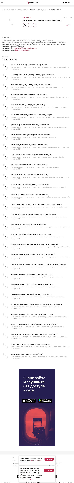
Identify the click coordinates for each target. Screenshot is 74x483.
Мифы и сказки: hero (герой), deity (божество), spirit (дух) (31, 155)
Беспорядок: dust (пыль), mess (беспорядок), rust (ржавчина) (33, 75)
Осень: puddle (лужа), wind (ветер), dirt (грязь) (27, 354)
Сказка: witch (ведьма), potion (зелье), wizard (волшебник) (31, 85)
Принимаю (49, 459)
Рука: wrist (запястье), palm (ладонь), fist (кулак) (28, 105)
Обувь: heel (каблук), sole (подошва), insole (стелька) (29, 194)
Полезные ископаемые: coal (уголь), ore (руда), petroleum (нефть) (34, 334)
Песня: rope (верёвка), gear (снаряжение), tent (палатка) (30, 135)
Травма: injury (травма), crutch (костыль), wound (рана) (30, 125)
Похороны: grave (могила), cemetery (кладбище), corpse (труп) (33, 254)
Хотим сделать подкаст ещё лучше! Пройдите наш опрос (31, 344)
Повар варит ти (23, 10)
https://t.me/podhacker (22, 50)
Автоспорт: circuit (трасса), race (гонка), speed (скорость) (31, 234)
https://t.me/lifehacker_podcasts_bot (25, 48)
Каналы (4, 10)
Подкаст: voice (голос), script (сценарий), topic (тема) (29, 175)
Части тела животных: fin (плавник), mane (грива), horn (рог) (32, 274)
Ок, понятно (48, 470)
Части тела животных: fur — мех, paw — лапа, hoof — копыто (32, 314)
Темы (14, 461)
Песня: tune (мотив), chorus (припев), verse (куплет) (29, 145)
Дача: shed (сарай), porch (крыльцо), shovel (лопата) (29, 165)
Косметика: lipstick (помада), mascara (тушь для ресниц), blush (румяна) (36, 204)
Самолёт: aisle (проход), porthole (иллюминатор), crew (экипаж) (33, 214)
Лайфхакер (12, 10)
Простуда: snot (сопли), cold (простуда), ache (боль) (29, 224)
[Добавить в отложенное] (30, 25)
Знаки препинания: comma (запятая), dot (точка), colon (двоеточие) (34, 244)
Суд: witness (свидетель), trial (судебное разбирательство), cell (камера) (36, 304)
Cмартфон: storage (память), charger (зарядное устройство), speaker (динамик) (38, 264)
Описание (5, 37)
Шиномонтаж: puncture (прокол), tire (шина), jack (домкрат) (31, 115)
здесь (31, 479)
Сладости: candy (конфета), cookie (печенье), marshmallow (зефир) (34, 324)
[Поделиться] (35, 25)
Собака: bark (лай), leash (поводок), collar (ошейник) (29, 95)
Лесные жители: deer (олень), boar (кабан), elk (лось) (29, 65)
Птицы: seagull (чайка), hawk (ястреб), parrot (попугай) (30, 185)
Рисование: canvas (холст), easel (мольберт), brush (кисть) (31, 294)
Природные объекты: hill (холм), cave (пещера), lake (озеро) (32, 284)
